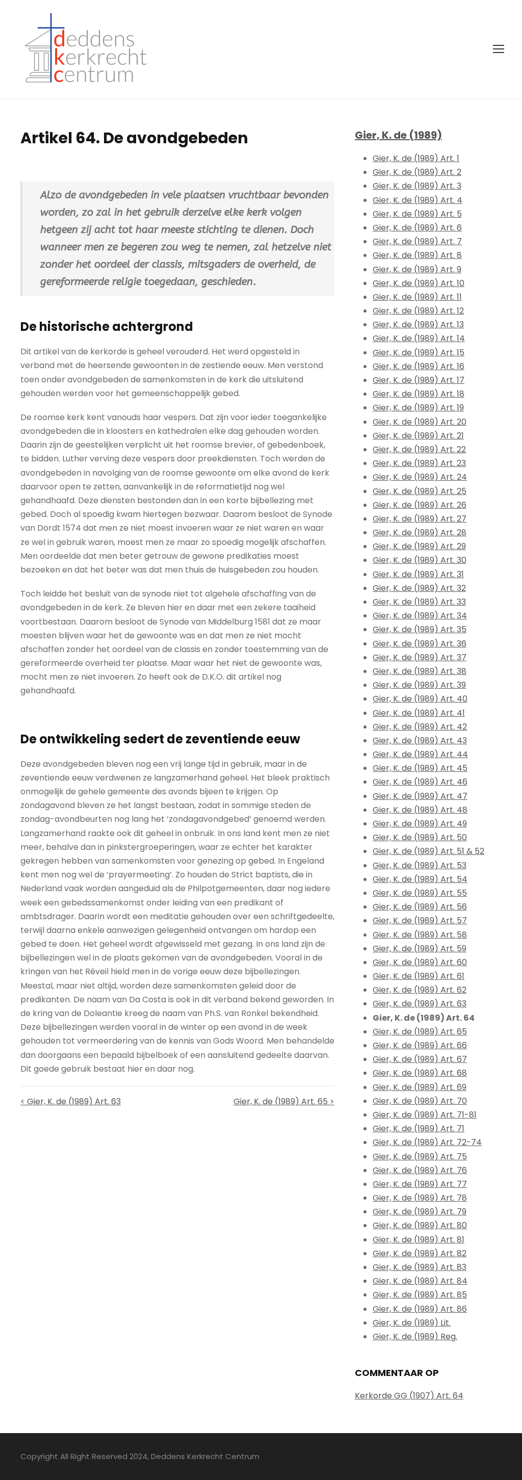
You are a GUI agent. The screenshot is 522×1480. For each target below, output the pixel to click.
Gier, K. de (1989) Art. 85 (420, 1295)
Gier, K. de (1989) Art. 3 (417, 186)
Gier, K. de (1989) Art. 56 (420, 907)
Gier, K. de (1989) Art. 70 (420, 1101)
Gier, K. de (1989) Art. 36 (419, 644)
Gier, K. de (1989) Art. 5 (417, 214)
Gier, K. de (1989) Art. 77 (420, 1184)
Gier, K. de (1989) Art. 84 (420, 1281)
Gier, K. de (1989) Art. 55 (420, 893)
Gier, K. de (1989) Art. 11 (417, 297)
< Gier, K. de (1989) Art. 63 (70, 1101)
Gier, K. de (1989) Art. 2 (417, 172)
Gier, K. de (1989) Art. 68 (420, 1073)
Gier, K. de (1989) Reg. (415, 1336)
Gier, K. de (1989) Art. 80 (420, 1225)
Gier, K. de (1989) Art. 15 (418, 352)
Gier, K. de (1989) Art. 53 (419, 865)
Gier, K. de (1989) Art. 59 (419, 948)
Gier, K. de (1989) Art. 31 (418, 574)
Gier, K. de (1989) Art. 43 (420, 740)
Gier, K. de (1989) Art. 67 (420, 1059)
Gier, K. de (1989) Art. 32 (419, 588)
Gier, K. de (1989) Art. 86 (420, 1309)
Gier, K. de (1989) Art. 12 (418, 311)
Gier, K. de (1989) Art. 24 (420, 477)
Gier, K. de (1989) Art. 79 (419, 1211)
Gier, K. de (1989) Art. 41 (419, 713)
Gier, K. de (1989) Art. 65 (420, 1031)
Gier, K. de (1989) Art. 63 (419, 1003)
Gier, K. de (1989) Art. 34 (420, 615)
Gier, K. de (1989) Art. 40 (420, 699)
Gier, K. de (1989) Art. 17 (418, 380)
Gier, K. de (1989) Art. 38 (419, 671)
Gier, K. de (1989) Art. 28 (419, 532)
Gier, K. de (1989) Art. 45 (420, 768)
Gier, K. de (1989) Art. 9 (417, 269)
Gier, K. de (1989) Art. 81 (418, 1239)
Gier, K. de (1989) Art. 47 (420, 796)
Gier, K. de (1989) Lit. (412, 1323)
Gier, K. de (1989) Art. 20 (419, 422)
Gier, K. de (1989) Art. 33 (419, 602)
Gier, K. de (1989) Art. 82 (419, 1253)
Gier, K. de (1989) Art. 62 (419, 990)
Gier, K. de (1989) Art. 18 (418, 394)
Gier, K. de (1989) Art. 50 (420, 837)
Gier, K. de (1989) (398, 135)
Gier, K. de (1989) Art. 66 (420, 1045)
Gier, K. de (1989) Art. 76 (420, 1170)
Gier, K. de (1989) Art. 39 (419, 685)
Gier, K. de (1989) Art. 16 (418, 366)
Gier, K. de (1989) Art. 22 (419, 449)
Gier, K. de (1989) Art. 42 (420, 727)
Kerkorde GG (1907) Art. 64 (409, 1395)
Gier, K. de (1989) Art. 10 (418, 283)
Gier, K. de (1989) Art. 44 (420, 754)
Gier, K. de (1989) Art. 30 (419, 560)
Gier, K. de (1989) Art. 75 (420, 1156)
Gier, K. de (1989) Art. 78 (420, 1198)
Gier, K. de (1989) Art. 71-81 (425, 1115)
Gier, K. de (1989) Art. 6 (417, 227)
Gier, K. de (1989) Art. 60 (420, 962)
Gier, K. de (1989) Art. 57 (420, 920)
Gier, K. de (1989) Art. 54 (420, 879)
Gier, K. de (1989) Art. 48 (420, 810)
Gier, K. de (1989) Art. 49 (420, 823)
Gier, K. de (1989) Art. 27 (419, 519)
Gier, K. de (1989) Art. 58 (420, 935)
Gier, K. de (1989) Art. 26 (419, 505)
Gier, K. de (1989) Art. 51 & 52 (428, 851)
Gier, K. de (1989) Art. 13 (418, 324)
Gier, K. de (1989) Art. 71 (418, 1128)
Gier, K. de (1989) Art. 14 (419, 338)
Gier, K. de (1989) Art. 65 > (283, 1101)
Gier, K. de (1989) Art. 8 (417, 255)
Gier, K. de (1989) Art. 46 (420, 782)
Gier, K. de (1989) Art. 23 (419, 463)
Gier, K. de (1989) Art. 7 (417, 241)
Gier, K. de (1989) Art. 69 (419, 1087)
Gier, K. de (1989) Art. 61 (418, 976)
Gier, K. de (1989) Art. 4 (417, 200)
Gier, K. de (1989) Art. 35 (419, 629)
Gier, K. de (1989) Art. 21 (418, 436)
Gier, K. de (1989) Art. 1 (416, 158)
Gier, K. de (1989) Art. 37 (419, 657)
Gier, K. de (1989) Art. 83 (419, 1267)
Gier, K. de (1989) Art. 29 (419, 546)
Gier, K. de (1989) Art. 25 (419, 491)
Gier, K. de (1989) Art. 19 (418, 407)
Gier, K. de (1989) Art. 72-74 (427, 1142)
